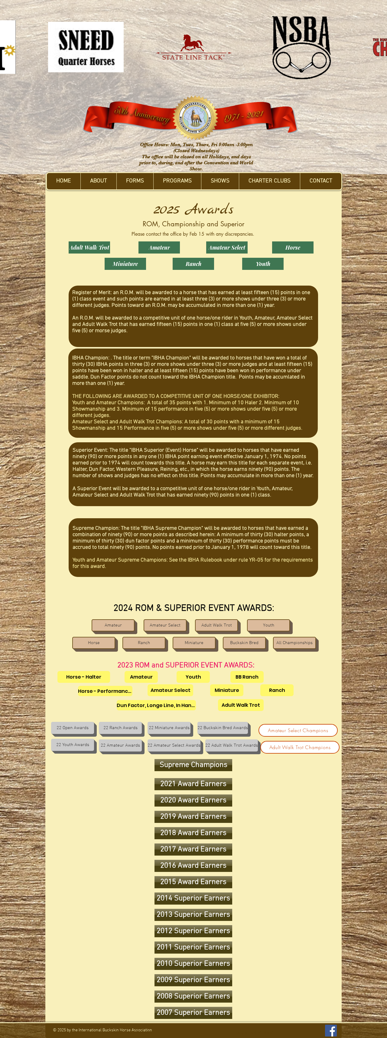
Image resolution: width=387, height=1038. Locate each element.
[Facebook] (331, 1030)
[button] (98, 181)
